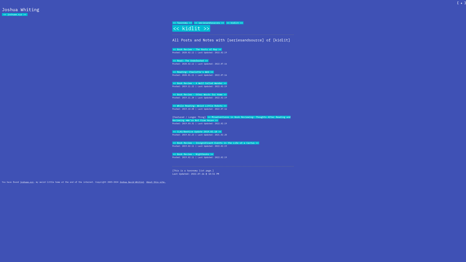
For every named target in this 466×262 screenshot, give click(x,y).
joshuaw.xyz (14, 14)
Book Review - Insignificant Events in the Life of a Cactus (215, 143)
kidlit (235, 22)
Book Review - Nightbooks (193, 154)
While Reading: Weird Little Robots (199, 105)
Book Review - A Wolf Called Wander (199, 83)
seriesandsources (209, 22)
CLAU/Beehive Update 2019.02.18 (197, 131)
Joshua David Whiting (132, 182)
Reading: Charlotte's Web (193, 72)
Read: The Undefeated (190, 60)
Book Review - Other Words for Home (199, 94)
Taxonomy (182, 22)
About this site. (156, 182)
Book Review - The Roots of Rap (197, 49)
